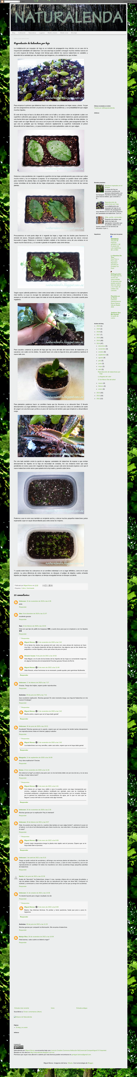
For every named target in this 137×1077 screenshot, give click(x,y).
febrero (101, 386)
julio (99, 360)
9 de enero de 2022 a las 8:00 (48, 840)
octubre (101, 352)
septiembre (102, 355)
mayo (100, 366)
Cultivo (24, 588)
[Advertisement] (51, 990)
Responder (23, 607)
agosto (100, 357)
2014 (98, 343)
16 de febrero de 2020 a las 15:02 (34, 626)
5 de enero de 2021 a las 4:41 (48, 786)
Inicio (52, 1008)
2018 (98, 332)
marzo (100, 383)
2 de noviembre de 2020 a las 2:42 (50, 642)
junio (100, 363)
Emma (21, 770)
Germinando (30, 588)
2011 (98, 398)
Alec (20, 613)
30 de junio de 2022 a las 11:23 (37, 924)
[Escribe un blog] (46, 585)
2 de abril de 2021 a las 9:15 (36, 857)
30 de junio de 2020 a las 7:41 (36, 695)
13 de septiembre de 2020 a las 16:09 (39, 757)
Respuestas (25, 638)
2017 (98, 334)
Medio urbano (52, 33)
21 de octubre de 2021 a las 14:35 (38, 893)
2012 (98, 395)
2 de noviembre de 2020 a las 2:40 (50, 742)
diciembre (101, 346)
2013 (98, 393)
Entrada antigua (81, 1008)
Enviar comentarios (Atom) (33, 1012)
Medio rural (64, 33)
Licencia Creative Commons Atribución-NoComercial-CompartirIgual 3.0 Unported (78, 1050)
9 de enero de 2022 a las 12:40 (48, 667)
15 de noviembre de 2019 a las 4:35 (39, 601)
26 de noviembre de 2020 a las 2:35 (39, 810)
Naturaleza (32, 33)
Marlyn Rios (23, 936)
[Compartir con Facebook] (50, 585)
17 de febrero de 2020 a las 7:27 (38, 682)
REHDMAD (114, 239)
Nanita (21, 876)
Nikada (70, 1063)
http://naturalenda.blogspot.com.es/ (42, 1052)
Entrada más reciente (21, 1008)
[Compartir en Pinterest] (52, 585)
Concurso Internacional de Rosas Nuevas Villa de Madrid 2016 (116, 303)
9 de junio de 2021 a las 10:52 (46, 656)
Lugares (42, 33)
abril (100, 369)
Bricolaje (74, 33)
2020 (98, 329)
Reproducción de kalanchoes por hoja (112, 203)
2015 (98, 340)
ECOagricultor (116, 274)
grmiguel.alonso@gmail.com (81, 1054)
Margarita (22, 757)
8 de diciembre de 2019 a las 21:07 (35, 613)
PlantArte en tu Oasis (115, 297)
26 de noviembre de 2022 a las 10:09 (41, 936)
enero (100, 389)
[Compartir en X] (48, 585)
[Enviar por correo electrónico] (43, 585)
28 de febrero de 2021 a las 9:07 (38, 822)
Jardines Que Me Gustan (116, 313)
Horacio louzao (29, 656)
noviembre (102, 349)
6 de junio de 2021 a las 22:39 (34, 876)
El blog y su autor (22, 1027)
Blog (13, 33)
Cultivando (21, 33)
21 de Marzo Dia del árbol (106, 379)
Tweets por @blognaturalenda (104, 108)
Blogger (90, 1063)
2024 (98, 326)
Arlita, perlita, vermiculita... (114, 217)
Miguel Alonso (29, 642)
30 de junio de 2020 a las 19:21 (37, 726)
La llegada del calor (104, 376)
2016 (98, 337)
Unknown (22, 601)
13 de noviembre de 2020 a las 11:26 (36, 770)
